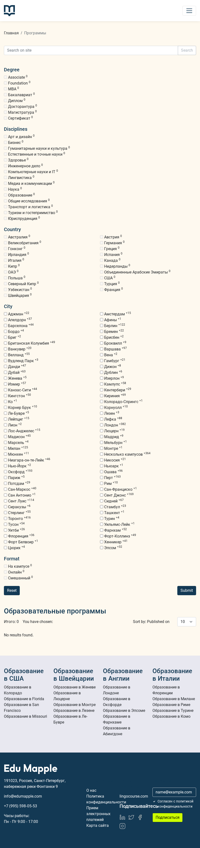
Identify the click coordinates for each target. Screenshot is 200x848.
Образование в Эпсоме (124, 710)
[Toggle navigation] (189, 11)
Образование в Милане (173, 699)
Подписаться (168, 817)
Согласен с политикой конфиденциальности (175, 803)
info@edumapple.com (23, 796)
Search (187, 50)
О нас (91, 790)
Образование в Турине (172, 710)
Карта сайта (97, 825)
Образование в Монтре (74, 704)
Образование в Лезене (73, 710)
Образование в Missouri (25, 716)
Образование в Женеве (74, 687)
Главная (11, 33)
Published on (158, 621)
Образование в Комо (171, 716)
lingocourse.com (134, 796)
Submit (186, 590)
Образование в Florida (24, 699)
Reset (12, 590)
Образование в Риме (171, 704)
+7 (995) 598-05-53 (20, 806)
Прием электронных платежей (98, 814)
